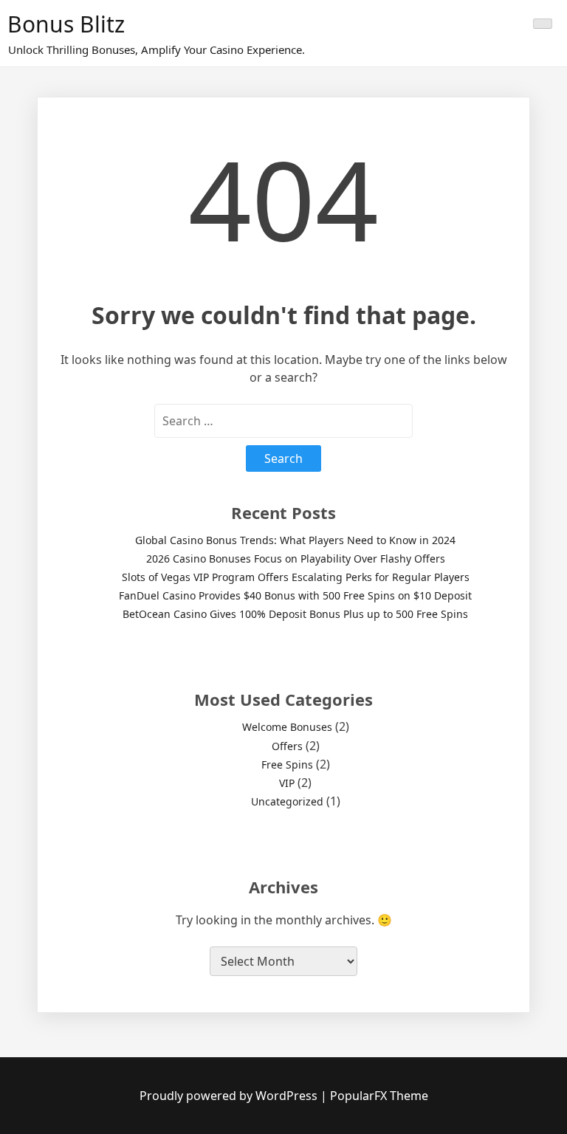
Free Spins (287, 764)
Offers (287, 746)
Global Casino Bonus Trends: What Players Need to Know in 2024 (295, 540)
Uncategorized (287, 801)
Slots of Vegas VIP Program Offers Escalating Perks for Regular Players (296, 577)
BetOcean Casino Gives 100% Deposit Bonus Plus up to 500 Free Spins (295, 614)
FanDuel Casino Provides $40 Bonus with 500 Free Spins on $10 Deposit (295, 595)
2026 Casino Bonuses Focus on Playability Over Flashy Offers (295, 558)
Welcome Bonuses (287, 727)
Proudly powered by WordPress (230, 1095)
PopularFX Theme (379, 1095)
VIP (287, 783)
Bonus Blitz (66, 24)
